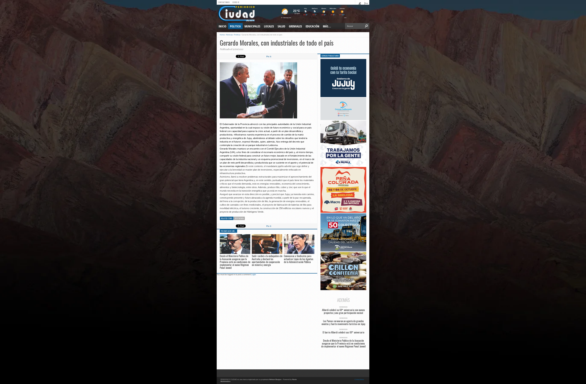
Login (253, 275)
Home (222, 35)
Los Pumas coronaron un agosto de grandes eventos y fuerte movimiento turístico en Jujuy (343, 322)
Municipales (252, 26)
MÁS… (327, 26)
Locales (269, 26)
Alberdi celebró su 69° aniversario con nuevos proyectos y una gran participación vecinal (343, 311)
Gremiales (295, 26)
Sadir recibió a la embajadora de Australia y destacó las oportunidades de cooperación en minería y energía (267, 260)
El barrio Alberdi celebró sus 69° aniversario (343, 332)
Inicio (222, 26)
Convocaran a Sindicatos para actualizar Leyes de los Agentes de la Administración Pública (298, 259)
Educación (312, 26)
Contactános (359, 379)
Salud (281, 26)
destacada (239, 218)
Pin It (268, 56)
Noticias (229, 35)
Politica (235, 26)
